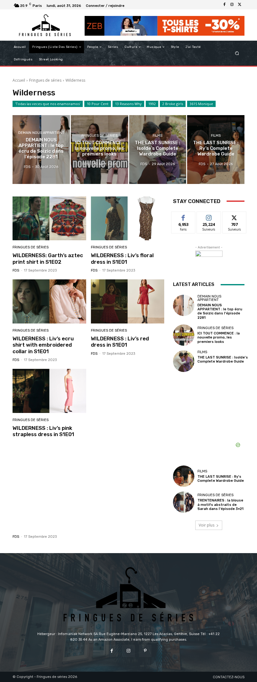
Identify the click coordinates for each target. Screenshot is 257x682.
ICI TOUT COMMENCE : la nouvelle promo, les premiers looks (218, 337)
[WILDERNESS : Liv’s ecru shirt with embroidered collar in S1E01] (49, 301)
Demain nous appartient (41, 133)
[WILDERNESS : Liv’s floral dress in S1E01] (128, 218)
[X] (239, 4)
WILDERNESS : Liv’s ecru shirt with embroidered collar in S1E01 (43, 344)
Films (157, 135)
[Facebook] (224, 4)
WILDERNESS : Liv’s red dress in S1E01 (120, 341)
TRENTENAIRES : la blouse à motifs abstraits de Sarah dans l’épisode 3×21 (220, 504)
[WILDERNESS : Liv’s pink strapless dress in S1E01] (49, 391)
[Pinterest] (145, 651)
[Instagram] (232, 4)
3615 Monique (201, 103)
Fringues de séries (45, 80)
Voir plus (206, 525)
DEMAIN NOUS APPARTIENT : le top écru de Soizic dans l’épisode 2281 (219, 311)
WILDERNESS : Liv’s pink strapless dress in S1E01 (43, 431)
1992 (152, 103)
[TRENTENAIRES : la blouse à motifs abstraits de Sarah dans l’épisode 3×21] (183, 502)
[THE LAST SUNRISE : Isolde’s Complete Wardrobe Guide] (157, 149)
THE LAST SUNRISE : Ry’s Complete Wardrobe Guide (220, 479)
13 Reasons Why (128, 103)
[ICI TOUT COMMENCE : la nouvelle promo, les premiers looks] (99, 149)
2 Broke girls (172, 103)
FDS (16, 270)
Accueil (19, 80)
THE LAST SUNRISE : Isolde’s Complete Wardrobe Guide (222, 359)
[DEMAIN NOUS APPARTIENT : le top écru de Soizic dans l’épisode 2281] (41, 149)
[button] (237, 53)
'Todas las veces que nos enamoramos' (47, 103)
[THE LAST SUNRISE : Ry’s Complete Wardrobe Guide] (215, 149)
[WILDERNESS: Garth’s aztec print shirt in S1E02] (49, 218)
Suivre (208, 216)
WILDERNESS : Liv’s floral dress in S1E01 (122, 258)
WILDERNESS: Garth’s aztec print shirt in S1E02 (48, 258)
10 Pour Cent (97, 103)
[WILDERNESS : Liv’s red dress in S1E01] (128, 301)
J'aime (183, 216)
